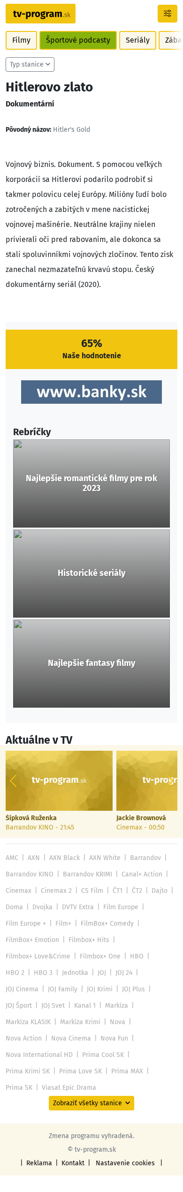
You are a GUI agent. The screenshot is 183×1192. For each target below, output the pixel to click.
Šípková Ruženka (31, 818)
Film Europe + (26, 924)
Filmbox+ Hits (89, 940)
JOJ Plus (133, 989)
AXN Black (64, 858)
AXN (34, 858)
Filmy (21, 40)
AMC (12, 858)
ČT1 (117, 891)
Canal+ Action (142, 874)
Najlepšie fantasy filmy (91, 663)
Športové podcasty (78, 40)
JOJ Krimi (100, 989)
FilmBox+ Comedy (107, 924)
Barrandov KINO (29, 874)
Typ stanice (27, 64)
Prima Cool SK (103, 1055)
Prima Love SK (80, 1071)
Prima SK (19, 1088)
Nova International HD (39, 1055)
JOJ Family (62, 989)
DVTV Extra (78, 907)
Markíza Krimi (80, 1022)
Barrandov (145, 858)
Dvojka (42, 907)
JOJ (102, 973)
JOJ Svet (53, 1006)
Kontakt (72, 1163)
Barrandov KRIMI (87, 874)
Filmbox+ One (100, 956)
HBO (137, 956)
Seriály (138, 40)
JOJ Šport (19, 1006)
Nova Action (24, 1038)
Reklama (39, 1163)
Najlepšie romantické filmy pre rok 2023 (91, 484)
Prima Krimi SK (28, 1071)
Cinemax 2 (56, 891)
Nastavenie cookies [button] (125, 1163)
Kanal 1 (85, 1006)
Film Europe (120, 907)
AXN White (105, 858)
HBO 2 (15, 973)
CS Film (92, 891)
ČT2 (137, 891)
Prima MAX (127, 1071)
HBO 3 (43, 973)
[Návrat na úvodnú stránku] (41, 13)
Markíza (116, 1006)
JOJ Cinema (22, 989)
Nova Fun (114, 1038)
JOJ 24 (123, 973)
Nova (117, 1022)
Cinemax (18, 891)
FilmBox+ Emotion (32, 940)
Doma (14, 907)
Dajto (160, 891)
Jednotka (75, 973)
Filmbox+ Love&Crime (38, 956)
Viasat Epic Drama (69, 1088)
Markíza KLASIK (28, 1022)
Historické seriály (91, 573)
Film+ (63, 924)
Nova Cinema (71, 1038)
